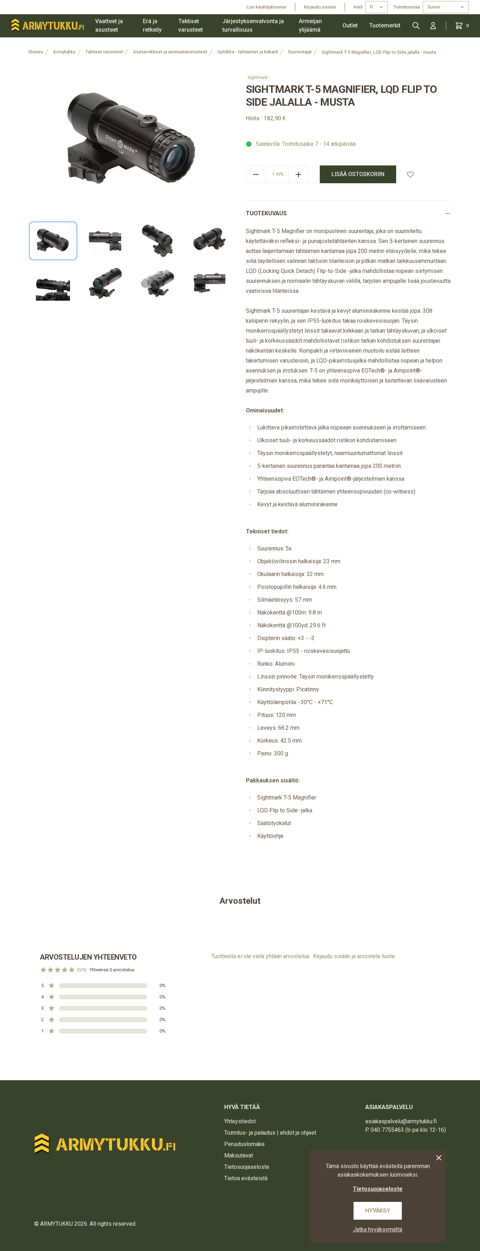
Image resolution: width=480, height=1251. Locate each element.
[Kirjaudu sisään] (433, 26)
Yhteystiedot (240, 1121)
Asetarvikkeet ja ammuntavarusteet (170, 51)
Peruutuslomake (244, 1144)
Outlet (350, 25)
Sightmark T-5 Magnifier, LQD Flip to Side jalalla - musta (379, 52)
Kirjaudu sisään (320, 7)
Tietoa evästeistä (246, 1178)
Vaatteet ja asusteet (109, 25)
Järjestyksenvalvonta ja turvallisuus (253, 25)
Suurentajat (300, 51)
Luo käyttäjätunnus (266, 7)
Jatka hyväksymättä (377, 1229)
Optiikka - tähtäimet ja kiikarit (247, 51)
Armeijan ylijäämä (310, 25)
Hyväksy (377, 1210)
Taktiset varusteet (190, 25)
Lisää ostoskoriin (357, 174)
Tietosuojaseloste (246, 1166)
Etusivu (35, 51)
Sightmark (258, 77)
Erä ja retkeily (152, 25)
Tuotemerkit (384, 25)
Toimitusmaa (406, 7)
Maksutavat (238, 1155)
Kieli (358, 7)
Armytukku (64, 51)
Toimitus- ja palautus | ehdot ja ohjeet (270, 1132)
